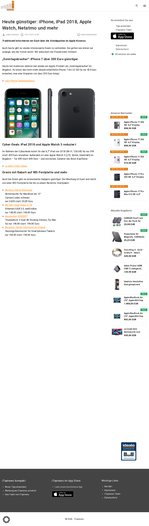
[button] (6, 519)
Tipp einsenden (123, 26)
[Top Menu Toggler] (144, 6)
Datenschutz (122, 49)
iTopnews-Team (124, 30)
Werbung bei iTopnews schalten (20, 490)
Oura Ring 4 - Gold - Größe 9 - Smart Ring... (134, 251)
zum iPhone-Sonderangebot (20, 80)
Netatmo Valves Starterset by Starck (25, 227)
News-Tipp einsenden (15, 487)
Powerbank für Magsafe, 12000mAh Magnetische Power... (134, 235)
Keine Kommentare (89, 35)
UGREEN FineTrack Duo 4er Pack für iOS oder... (133, 219)
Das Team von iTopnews (17, 494)
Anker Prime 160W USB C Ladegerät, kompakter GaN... (133, 267)
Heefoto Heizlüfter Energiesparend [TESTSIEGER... (133, 283)
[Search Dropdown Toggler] (136, 6)
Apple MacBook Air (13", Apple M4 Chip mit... (133, 315)
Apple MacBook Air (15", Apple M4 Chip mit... (133, 299)
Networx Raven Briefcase (18, 190)
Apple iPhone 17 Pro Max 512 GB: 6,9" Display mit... (134, 193)
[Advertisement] (130, 84)
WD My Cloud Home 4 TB (18, 205)
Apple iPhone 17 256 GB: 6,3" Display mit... (134, 123)
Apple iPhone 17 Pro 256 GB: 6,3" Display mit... (134, 175)
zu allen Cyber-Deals (16, 166)
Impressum (121, 45)
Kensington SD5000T (16, 216)
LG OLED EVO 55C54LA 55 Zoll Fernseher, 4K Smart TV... (134, 330)
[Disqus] (49, 275)
